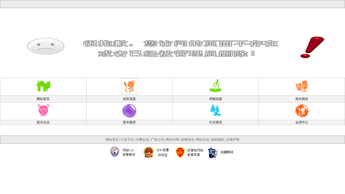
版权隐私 (217, 139)
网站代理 (172, 139)
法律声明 (232, 139)
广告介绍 (157, 139)
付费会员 (142, 139)
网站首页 (112, 139)
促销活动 (187, 139)
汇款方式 (127, 139)
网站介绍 (202, 139)
